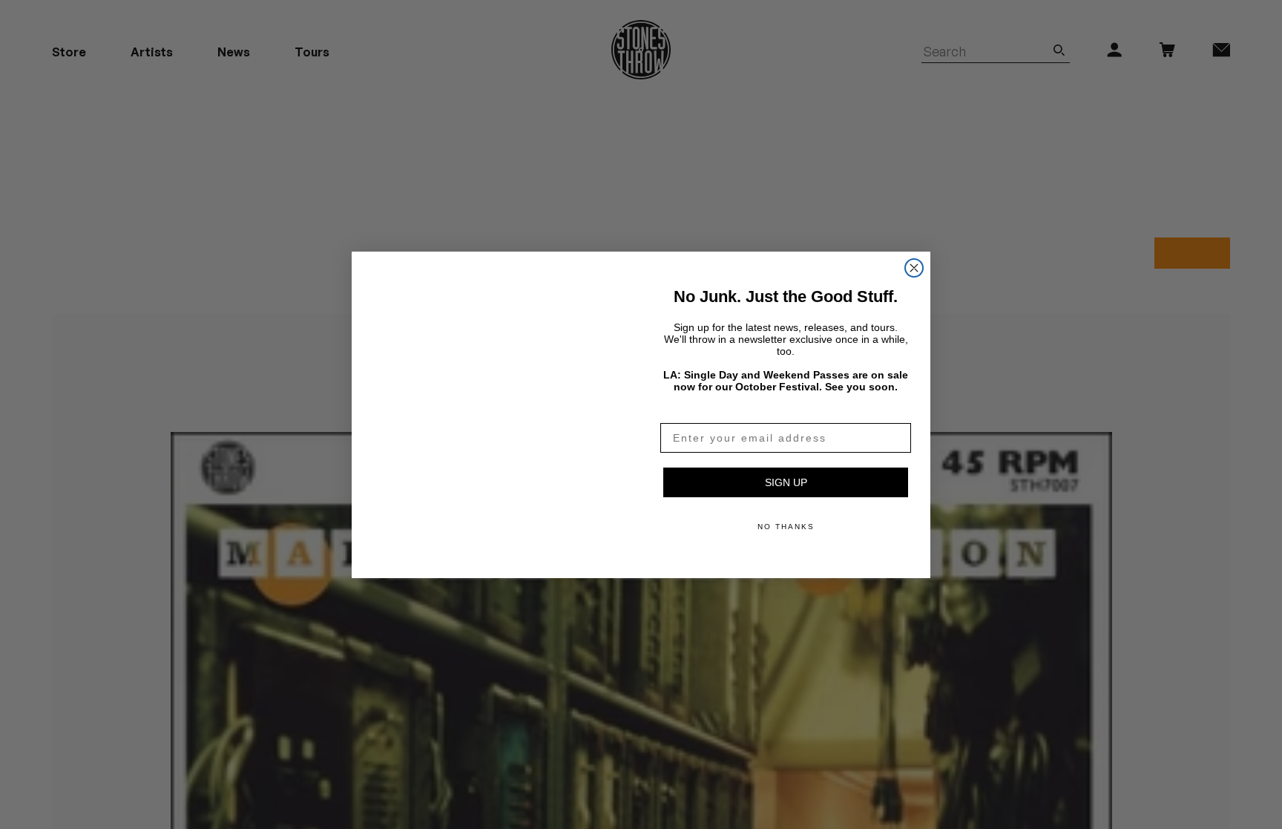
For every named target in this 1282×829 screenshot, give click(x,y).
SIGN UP (786, 482)
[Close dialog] (914, 250)
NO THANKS (786, 526)
